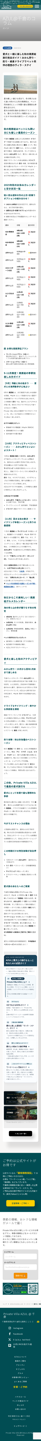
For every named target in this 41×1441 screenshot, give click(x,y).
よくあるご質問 (20, 1381)
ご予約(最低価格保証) (25, 6)
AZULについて (20, 1357)
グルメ (20, 1373)
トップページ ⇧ (20, 1426)
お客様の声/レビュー (20, 1377)
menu (37, 6)
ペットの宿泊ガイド (20, 1401)
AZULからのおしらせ (16, 1304)
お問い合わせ (20, 1409)
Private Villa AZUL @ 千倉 (19, 1315)
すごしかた (20, 1369)
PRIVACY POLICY (19, 1419)
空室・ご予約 (20, 1386)
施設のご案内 (20, 1361)
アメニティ (20, 1365)
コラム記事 (7, 48)
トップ (5, 1304)
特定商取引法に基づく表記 (19, 1416)
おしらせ (20, 1405)
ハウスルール (20, 1397)
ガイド (28, 1304)
